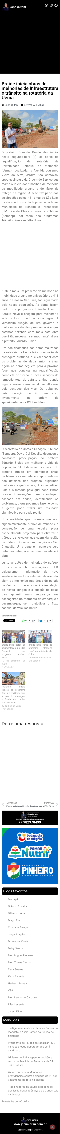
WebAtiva (38, 1130)
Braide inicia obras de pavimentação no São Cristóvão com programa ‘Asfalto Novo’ (13, 651)
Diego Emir (14, 920)
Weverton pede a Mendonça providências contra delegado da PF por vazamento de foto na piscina (32, 1075)
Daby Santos (16, 948)
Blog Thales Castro (19, 962)
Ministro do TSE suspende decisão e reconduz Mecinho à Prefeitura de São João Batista (31, 1061)
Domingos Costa (18, 941)
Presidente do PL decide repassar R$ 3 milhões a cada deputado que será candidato (31, 1046)
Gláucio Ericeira (17, 906)
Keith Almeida (16, 976)
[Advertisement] (30, 42)
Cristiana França (18, 927)
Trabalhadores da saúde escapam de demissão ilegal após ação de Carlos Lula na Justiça (33, 1090)
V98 (10, 990)
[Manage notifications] (52, 1127)
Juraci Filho (15, 1011)
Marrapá (13, 899)
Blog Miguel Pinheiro (20, 955)
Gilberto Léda (16, 913)
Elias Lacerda (16, 1004)
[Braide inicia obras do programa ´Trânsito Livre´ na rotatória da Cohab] (40, 636)
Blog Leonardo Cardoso (22, 997)
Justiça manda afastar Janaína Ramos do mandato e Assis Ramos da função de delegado (33, 1032)
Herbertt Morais (17, 983)
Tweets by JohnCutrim (15, 1101)
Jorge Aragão (16, 934)
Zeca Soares (15, 969)
